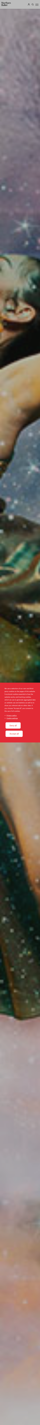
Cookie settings (12, 718)
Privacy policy (12, 715)
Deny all (13, 725)
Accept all (14, 734)
